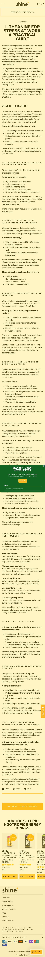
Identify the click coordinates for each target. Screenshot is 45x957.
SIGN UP (22, 481)
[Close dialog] (43, 466)
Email (6, 485)
